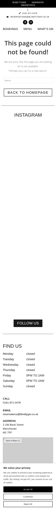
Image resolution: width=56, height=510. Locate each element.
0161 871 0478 (12, 402)
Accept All (28, 489)
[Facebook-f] (25, 22)
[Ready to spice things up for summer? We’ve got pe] (11, 142)
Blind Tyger (19, 2)
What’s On (45, 28)
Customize (28, 496)
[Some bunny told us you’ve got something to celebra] (45, 166)
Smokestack (28, 5)
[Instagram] (31, 22)
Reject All (28, 504)
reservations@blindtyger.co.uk (20, 414)
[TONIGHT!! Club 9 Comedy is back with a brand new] (11, 264)
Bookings (10, 28)
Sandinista (38, 2)
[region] (28, 486)
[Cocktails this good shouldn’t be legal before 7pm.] (28, 246)
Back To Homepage (28, 92)
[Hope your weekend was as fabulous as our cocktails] (28, 149)
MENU (28, 28)
